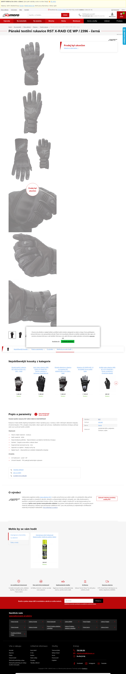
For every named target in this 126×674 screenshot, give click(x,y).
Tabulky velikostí (34, 663)
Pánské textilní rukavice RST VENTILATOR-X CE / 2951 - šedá (19, 369)
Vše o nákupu (4, 10)
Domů (10, 27)
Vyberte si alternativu (70, 48)
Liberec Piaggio (105, 621)
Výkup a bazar (56, 653)
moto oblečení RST (45, 497)
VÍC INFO (53, 1)
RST (99, 419)
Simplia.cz (84, 668)
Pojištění (54, 660)
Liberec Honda (33, 621)
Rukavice (35, 27)
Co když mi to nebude (20, 476)
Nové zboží (33, 650)
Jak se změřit (17, 473)
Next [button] (116, 383)
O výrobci (50, 349)
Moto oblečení (27, 27)
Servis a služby (92, 21)
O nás (31, 653)
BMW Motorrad (29, 6)
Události (107, 21)
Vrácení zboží (12, 658)
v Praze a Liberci (62, 10)
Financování (55, 658)
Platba (10, 655)
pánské (100, 422)
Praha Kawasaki (51, 621)
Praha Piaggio (86, 621)
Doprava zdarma (107, 585)
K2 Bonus (85, 585)
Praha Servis (86, 627)
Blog (20, 10)
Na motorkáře (17, 27)
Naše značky (33, 658)
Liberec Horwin (33, 627)
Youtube (103, 663)
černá (100, 425)
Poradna (32, 660)
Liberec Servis (104, 627)
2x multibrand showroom (19, 585)
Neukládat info (56, 341)
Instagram (91, 663)
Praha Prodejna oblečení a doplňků (53, 627)
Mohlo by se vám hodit (64, 349)
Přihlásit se (98, 601)
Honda (21, 6)
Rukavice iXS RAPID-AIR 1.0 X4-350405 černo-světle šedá (85, 369)
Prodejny (119, 21)
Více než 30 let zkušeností (41, 585)
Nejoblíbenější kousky (21, 349)
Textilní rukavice (44, 27)
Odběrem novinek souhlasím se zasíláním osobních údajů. (80, 604)
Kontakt (26, 10)
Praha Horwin (14, 627)
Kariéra (32, 655)
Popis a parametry (37, 349)
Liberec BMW (68, 621)
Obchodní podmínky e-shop (16, 660)
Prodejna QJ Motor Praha (16, 634)
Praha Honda (14, 621)
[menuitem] (6, 21)
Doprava (11, 653)
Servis (53, 655)
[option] (12, 335)
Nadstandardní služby (63, 585)
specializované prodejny (20, 616)
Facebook (80, 663)
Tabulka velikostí (18, 470)
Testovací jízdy (56, 650)
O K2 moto (14, 10)
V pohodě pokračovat (67, 341)
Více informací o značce (50, 507)
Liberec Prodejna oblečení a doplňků (70, 627)
